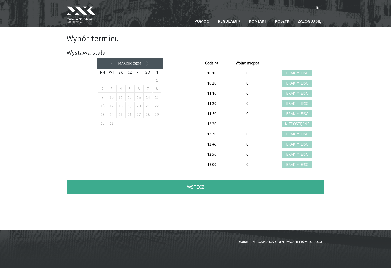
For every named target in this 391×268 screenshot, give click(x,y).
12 (130, 97)
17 (112, 105)
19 (130, 105)
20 (139, 105)
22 (157, 105)
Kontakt (257, 21)
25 (121, 114)
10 (112, 97)
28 (148, 114)
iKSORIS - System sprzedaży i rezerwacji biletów (272, 242)
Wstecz (195, 187)
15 (157, 97)
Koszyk (282, 21)
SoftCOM (315, 242)
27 (139, 114)
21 (148, 105)
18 (121, 105)
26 (130, 114)
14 (148, 97)
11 (121, 97)
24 (112, 114)
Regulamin (229, 21)
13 (139, 97)
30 (102, 123)
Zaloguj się (309, 21)
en (317, 8)
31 (112, 123)
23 (102, 114)
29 (157, 114)
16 (102, 105)
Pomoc (202, 21)
